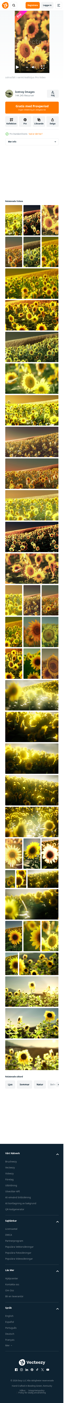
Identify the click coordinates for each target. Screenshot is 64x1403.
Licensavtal (11, 1387)
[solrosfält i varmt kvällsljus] (13, 220)
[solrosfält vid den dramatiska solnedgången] (13, 632)
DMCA (8, 1393)
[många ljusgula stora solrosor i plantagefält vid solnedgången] (29, 1090)
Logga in (47, 5)
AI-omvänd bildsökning (18, 1355)
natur (40, 1242)
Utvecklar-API (12, 1349)
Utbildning (11, 1343)
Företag (9, 1337)
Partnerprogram (14, 1399)
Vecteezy (10, 1325)
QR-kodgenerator (14, 1367)
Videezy (9, 1331)
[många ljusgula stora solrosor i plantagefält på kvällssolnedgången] (13, 695)
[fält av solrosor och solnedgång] (13, 948)
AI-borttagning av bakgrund (20, 1361)
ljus (10, 1242)
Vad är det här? (36, 133)
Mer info (12, 141)
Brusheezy (11, 1319)
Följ (53, 95)
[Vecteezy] (5, 5)
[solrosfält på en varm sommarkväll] (31, 790)
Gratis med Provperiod (32, 107)
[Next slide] (51, 1243)
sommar (24, 1242)
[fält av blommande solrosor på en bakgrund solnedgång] (13, 1094)
